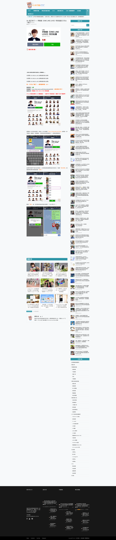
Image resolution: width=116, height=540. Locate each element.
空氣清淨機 (74, 400)
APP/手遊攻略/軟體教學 (75, 414)
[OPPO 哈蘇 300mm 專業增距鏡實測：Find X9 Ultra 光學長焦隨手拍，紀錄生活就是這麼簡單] (61, 513)
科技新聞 (74, 468)
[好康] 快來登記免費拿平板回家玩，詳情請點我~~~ (36, 72)
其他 (73, 376)
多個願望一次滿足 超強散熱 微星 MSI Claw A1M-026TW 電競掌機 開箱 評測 (82, 316)
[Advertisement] (47, 61)
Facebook (33, 538)
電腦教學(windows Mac (76, 435)
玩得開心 (74, 461)
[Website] (40, 316)
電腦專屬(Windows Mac (77, 444)
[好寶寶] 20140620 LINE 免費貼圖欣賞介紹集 (38, 81)
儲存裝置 (74, 390)
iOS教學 (73, 426)
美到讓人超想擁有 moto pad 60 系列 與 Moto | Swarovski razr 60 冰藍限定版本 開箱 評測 (82, 96)
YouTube (38, 538)
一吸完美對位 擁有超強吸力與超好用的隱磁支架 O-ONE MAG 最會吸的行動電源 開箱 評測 (82, 322)
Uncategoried (75, 456)
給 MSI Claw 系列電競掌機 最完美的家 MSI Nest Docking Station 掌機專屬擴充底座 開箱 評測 (82, 236)
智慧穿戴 (74, 369)
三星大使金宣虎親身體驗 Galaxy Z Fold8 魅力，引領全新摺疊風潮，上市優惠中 (47, 274)
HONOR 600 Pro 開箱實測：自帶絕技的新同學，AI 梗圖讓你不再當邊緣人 (69, 527)
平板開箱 (74, 371)
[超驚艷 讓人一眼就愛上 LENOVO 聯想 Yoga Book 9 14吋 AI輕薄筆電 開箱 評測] (78, 514)
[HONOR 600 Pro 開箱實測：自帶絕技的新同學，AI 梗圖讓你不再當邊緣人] (61, 528)
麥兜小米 (28, 24)
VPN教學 (74, 433)
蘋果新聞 (74, 470)
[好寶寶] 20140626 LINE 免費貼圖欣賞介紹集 (37, 75)
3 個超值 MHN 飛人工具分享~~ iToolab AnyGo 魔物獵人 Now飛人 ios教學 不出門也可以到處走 (81, 257)
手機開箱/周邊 (36, 10)
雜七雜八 (74, 454)
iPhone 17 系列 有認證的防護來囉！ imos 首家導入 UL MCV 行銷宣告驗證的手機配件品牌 (82, 135)
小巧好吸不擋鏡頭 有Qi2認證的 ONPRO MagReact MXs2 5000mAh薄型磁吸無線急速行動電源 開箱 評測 (82, 147)
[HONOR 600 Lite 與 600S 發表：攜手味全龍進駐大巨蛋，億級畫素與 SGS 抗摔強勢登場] (45, 510)
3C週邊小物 (74, 404)
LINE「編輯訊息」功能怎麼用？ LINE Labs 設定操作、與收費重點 (61, 290)
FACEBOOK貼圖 (75, 442)
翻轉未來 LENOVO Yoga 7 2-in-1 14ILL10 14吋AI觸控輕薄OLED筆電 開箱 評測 (86, 521)
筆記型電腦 (74, 395)
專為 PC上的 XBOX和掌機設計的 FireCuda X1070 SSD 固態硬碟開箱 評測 (82, 53)
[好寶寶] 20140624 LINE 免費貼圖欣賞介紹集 (37, 78)
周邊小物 (74, 374)
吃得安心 (74, 459)
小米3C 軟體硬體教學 (70, 10)
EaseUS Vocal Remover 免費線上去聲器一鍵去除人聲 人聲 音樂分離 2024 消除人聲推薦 (82, 251)
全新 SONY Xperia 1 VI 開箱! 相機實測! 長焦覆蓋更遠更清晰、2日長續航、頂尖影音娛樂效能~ (82, 286)
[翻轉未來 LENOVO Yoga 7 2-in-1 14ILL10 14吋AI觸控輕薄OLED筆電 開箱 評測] (78, 521)
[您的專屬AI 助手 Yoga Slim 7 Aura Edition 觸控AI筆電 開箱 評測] (78, 528)
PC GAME (74, 421)
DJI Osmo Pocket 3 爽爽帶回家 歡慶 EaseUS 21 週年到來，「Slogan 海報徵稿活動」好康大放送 (82, 141)
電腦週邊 (74, 393)
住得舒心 (74, 452)
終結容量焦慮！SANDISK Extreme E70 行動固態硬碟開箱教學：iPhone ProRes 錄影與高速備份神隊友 (82, 346)
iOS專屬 (73, 428)
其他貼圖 (74, 419)
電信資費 (74, 466)
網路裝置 (74, 386)
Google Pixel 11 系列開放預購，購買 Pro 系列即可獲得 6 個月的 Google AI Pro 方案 (33, 290)
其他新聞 (74, 473)
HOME (29, 10)
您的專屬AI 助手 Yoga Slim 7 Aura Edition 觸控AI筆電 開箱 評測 (86, 528)
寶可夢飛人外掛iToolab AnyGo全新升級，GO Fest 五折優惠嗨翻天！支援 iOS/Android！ (82, 159)
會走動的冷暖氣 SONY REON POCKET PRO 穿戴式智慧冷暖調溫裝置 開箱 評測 (82, 153)
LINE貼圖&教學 (35, 311)
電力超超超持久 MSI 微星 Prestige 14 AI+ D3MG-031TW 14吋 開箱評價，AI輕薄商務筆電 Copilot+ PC (81, 66)
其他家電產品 (74, 409)
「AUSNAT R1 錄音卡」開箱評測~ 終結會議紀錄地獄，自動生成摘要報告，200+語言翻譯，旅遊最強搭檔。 (82, 41)
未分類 (72, 475)
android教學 (74, 430)
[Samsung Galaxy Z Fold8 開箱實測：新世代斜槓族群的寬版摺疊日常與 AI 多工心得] (66, 497)
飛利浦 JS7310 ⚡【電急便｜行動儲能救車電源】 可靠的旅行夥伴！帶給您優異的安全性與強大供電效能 (82, 188)
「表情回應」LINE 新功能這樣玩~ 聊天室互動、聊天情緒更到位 (47, 306)
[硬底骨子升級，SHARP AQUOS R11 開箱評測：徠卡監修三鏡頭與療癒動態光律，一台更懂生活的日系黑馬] (61, 521)
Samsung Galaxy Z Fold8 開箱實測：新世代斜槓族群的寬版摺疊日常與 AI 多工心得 (33, 274)
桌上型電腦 (74, 388)
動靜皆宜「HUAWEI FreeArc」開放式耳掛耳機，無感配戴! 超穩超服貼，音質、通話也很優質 (82, 219)
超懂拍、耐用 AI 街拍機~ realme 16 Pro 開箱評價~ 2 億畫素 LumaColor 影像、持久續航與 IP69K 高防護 (82, 72)
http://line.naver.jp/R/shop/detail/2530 (42, 89)
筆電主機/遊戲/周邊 (46, 10)
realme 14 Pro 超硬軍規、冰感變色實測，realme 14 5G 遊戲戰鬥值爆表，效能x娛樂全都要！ (82, 206)
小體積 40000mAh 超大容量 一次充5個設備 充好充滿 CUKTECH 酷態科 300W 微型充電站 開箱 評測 (82, 268)
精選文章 (73, 364)
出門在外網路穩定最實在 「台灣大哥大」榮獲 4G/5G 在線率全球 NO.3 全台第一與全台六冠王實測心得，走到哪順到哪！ (58, 16)
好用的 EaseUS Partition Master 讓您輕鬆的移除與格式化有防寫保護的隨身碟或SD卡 (82, 102)
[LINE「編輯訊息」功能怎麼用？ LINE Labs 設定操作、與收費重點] (45, 518)
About (28, 538)
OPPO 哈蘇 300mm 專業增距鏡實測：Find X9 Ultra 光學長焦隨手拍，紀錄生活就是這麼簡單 (69, 512)
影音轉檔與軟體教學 (75, 362)
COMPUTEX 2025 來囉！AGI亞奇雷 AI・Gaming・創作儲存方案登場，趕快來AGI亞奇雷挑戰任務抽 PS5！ (82, 176)
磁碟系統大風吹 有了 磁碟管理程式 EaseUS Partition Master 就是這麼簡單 (82, 280)
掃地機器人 (74, 402)
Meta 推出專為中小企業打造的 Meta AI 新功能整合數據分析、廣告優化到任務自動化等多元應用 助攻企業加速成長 (33, 307)
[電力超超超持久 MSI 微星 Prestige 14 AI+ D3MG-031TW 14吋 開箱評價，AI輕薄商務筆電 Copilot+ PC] (82, 497)
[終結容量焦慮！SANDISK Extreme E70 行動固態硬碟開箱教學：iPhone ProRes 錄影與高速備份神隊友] (45, 525)
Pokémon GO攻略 (75, 416)
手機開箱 (74, 378)
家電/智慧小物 (60, 10)
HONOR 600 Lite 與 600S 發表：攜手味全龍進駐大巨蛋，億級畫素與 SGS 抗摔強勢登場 (82, 335)
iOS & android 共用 (76, 447)
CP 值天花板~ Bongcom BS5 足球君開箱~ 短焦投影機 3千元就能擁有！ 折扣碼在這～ (82, 47)
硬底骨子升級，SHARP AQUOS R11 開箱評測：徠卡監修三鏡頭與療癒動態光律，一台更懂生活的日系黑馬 (69, 520)
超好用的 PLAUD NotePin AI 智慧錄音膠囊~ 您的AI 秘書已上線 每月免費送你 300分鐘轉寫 (82, 170)
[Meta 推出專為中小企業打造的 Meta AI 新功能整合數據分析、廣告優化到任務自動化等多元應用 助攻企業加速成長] (50, 496)
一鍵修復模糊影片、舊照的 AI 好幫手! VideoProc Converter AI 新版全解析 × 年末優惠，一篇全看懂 (82, 108)
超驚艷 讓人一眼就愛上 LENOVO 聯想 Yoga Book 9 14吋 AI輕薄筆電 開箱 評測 (82, 90)
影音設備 (74, 407)
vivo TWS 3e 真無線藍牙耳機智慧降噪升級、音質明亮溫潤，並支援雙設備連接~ (82, 298)
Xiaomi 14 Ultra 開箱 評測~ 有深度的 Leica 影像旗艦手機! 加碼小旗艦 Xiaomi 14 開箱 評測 (82, 292)
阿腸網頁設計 (87, 538)
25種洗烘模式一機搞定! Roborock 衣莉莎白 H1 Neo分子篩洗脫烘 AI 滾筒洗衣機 (82, 230)
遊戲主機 (74, 383)
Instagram (44, 538)
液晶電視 (74, 411)
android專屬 (74, 440)
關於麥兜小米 (30, 14)
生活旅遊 (79, 10)
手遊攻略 (74, 437)
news (53, 10)
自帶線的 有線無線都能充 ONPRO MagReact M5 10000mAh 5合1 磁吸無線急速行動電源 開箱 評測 (82, 182)
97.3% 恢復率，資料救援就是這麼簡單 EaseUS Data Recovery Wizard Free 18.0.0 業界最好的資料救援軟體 (82, 274)
